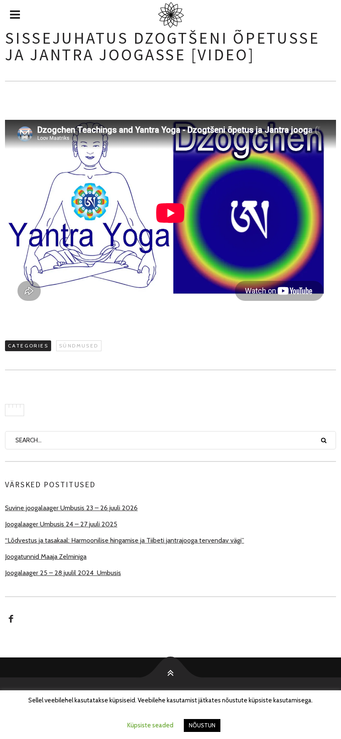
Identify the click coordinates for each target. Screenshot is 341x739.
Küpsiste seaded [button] (150, 725)
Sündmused (79, 345)
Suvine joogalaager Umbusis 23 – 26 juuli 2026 (71, 508)
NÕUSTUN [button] (202, 725)
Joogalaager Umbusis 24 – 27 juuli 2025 (61, 524)
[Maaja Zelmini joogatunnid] (170, 15)
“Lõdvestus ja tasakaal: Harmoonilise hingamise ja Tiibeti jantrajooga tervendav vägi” (124, 540)
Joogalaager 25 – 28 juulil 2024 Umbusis (63, 573)
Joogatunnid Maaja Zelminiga (45, 556)
